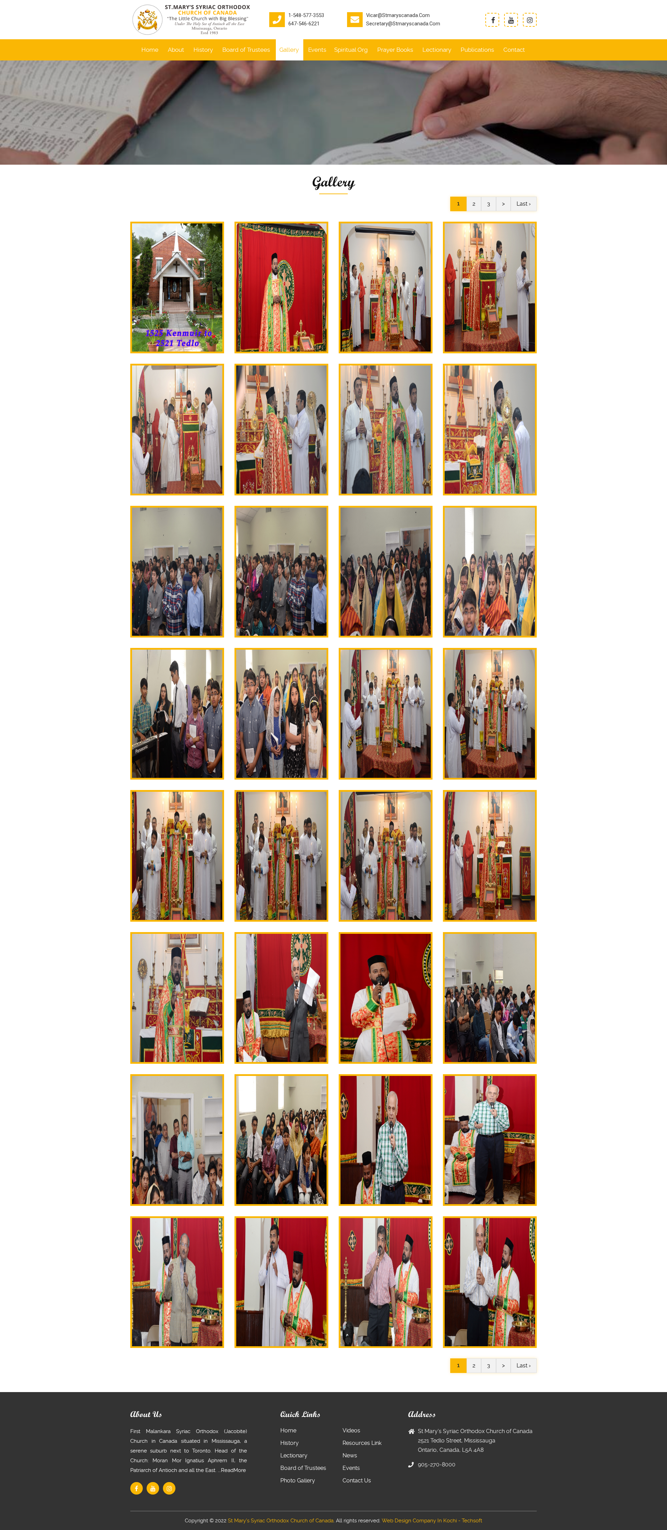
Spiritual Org (351, 49)
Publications (477, 49)
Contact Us (357, 1480)
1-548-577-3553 (306, 15)
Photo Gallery (297, 1480)
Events (317, 49)
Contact (514, 49)
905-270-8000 (436, 1464)
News (350, 1455)
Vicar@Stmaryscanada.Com (398, 15)
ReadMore (233, 1470)
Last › (524, 203)
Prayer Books (395, 49)
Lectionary (436, 49)
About (176, 49)
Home (149, 49)
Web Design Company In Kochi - (421, 1520)
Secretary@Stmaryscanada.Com (403, 24)
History (203, 49)
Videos (351, 1430)
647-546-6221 (304, 24)
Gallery (289, 49)
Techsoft (472, 1520)
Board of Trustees (246, 49)
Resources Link (362, 1443)
